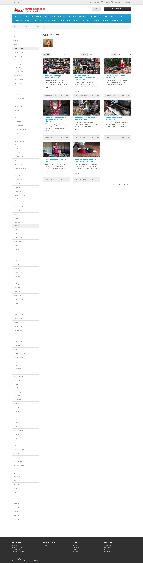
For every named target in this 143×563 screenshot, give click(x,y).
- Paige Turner (17, 342)
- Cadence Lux (17, 118)
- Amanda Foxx (18, 71)
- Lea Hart (16, 268)
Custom (15, 41)
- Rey (15, 365)
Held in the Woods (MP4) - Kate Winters (116, 76)
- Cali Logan (17, 122)
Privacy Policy (16, 549)
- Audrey (16, 95)
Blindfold (105, 21)
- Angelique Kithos (19, 87)
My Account (107, 545)
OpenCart (22, 559)
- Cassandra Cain (18, 133)
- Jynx (15, 214)
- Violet (15, 442)
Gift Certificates (77, 547)
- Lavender (16, 264)
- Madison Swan (18, 299)
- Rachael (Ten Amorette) (21, 353)
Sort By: (84, 54)
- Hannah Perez (18, 180)
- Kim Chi (16, 245)
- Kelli (15, 234)
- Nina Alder (17, 334)
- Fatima (16, 172)
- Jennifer (16, 199)
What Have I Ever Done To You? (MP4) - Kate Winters (85, 160)
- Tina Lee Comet (18, 434)
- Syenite (16, 407)
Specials (75, 551)
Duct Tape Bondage (111, 16)
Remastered (114, 21)
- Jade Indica (17, 183)
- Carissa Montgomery (20, 129)
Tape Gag (38, 21)
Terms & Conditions (18, 551)
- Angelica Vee (17, 83)
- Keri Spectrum (18, 241)
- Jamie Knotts (17, 191)
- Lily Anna (16, 276)
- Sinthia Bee (17, 399)
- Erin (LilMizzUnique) (19, 168)
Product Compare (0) (65, 55)
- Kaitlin (15, 218)
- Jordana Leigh (18, 207)
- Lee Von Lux (17, 272)
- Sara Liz (16, 372)
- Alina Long (17, 64)
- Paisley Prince (18, 345)
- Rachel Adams (18, 357)
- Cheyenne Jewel (18, 141)
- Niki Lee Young (18, 326)
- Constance (17, 152)
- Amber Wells (17, 75)
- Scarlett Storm (18, 388)
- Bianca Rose (17, 114)
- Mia (15, 311)
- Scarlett (16, 384)
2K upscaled (18, 16)
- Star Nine (16, 403)
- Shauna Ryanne (18, 392)
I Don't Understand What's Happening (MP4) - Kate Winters (55, 119)
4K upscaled (29, 16)
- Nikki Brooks (17, 330)
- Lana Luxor (17, 257)
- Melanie (16, 307)
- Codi (15, 149)
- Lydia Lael (17, 288)
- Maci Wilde (17, 291)
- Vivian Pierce (17, 446)
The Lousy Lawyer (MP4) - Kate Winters (116, 118)
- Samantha (17, 369)
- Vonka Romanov (18, 450)
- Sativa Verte (17, 380)
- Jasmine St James (19, 195)
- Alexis (15, 60)
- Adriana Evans (18, 52)
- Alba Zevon (17, 56)
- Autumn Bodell (18, 98)
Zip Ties (122, 16)
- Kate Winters (17, 226)
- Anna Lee (16, 91)
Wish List (106, 549)
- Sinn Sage (16, 396)
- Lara (15, 261)
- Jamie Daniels (18, 187)
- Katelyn (16, 230)
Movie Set (38, 16)
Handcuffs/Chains (96, 16)
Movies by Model (50, 16)
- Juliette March (18, 210)
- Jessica (16, 203)
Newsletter (107, 551)
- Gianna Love (17, 176)
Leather (61, 21)
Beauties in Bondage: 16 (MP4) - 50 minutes (54, 76)
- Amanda (16, 68)
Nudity (54, 21)
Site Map (45, 545)
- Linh (15, 280)
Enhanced (96, 21)
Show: (114, 54)
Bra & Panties (86, 21)
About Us (14, 545)
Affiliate (75, 549)
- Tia (15, 426)
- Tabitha (16, 411)
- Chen (15, 137)
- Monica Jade (17, 318)
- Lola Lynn (16, 284)
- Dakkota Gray (18, 156)
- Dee (15, 160)
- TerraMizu (17, 423)
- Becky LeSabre (18, 106)
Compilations (72, 16)
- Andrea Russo (18, 79)
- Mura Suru (17, 322)
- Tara (15, 415)
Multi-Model (61, 16)
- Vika (15, 438)
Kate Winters (38, 27)
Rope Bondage (83, 16)
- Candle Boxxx (18, 125)
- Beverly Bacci (18, 110)
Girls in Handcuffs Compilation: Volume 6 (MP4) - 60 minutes (86, 77)
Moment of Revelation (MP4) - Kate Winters (86, 118)
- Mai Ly (16, 303)
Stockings (76, 21)
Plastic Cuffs (18, 21)
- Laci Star (16, 249)
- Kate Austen (17, 222)
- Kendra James (18, 237)
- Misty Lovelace (18, 315)
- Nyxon (16, 338)
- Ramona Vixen (18, 361)
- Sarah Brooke (18, 376)
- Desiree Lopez (18, 164)
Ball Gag (46, 21)
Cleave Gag (28, 21)
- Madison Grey (18, 295)
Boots (68, 21)
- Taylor (16, 419)
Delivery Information (18, 547)
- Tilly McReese (18, 430)
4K (122, 21)
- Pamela (16, 349)
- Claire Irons (17, 145)
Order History (108, 547)
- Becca (15, 102)
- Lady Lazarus (18, 253)
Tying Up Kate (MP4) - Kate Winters (55, 160)
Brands (75, 545)
